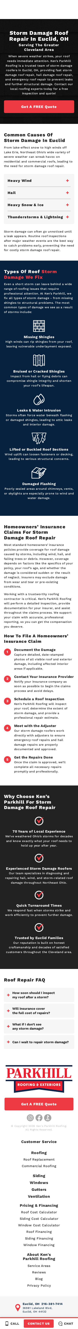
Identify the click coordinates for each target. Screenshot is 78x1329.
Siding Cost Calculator (39, 1219)
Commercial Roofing (39, 1166)
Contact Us (39, 1323)
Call (15, 1323)
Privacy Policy (39, 1285)
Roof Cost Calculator (39, 1212)
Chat (68, 1323)
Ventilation (39, 1196)
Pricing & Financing (39, 1205)
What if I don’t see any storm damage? (28, 1026)
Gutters (39, 1189)
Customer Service (39, 1142)
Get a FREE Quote (39, 107)
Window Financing (39, 1245)
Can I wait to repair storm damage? (40, 1042)
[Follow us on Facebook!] (39, 1117)
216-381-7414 (52, 1304)
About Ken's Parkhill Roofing (39, 1256)
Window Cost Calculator (39, 1225)
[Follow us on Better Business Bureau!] (47, 1117)
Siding (39, 1176)
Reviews (39, 1272)
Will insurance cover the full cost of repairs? (31, 1011)
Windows (39, 1182)
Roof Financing (39, 1232)
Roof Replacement (39, 1159)
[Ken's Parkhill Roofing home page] (39, 1079)
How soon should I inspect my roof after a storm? (33, 995)
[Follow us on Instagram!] (30, 1117)
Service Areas (39, 1266)
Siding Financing (39, 1238)
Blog (39, 1279)
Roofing (39, 1153)
